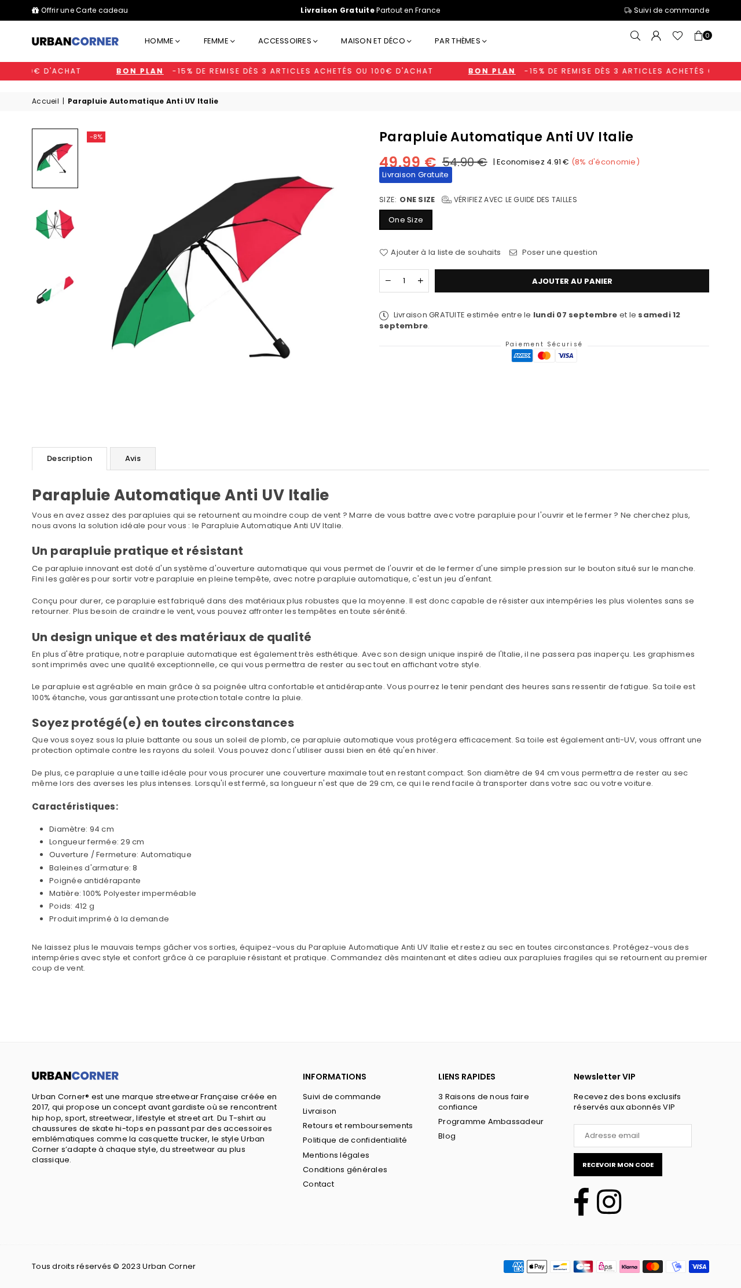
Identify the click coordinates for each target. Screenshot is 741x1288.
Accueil (45, 101)
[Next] (342, 267)
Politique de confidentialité (355, 1140)
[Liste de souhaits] (677, 41)
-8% (96, 136)
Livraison (319, 1111)
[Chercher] (635, 41)
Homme (159, 40)
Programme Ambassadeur (491, 1121)
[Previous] (104, 267)
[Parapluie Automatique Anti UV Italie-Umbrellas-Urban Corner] (55, 158)
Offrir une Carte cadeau (84, 10)
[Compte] (656, 41)
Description (69, 458)
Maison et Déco (373, 40)
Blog (447, 1135)
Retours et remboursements (358, 1125)
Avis (133, 458)
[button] (698, 41)
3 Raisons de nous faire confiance (483, 1102)
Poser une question (558, 252)
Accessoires (284, 40)
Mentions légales (336, 1155)
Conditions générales (345, 1169)
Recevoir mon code (618, 1164)
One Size (405, 219)
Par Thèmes (457, 40)
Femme (216, 40)
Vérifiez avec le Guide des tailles (514, 199)
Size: (478, 200)
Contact (318, 1184)
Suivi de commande (670, 10)
